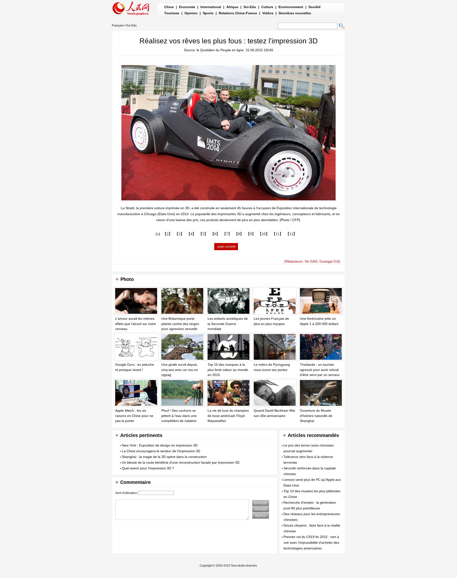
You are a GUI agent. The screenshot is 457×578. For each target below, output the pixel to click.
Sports (208, 13)
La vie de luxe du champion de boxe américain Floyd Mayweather (228, 416)
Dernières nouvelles (295, 13)
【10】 (263, 234)
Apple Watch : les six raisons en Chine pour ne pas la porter (134, 416)
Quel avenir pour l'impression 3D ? (148, 468)
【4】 (191, 234)
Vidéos (267, 13)
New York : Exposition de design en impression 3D (160, 445)
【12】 (291, 234)
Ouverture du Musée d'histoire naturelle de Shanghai (316, 416)
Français (117, 25)
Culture (267, 7)
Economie (187, 7)
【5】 (203, 234)
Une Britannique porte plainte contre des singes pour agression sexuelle (180, 324)
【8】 (239, 234)
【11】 (277, 234)
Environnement (290, 7)
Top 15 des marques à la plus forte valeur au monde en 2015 (228, 370)
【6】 (215, 234)
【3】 (179, 234)
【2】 (167, 234)
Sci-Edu (249, 7)
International (210, 7)
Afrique (232, 7)
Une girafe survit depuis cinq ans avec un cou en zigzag (179, 370)
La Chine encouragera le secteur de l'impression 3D (161, 451)
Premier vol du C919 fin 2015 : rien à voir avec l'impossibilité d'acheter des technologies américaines (311, 542)
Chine (169, 7)
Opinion (191, 13)
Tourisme (171, 13)
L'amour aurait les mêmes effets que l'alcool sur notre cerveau (135, 324)
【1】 (158, 234)
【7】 (227, 234)
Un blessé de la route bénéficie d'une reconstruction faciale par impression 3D (180, 462)
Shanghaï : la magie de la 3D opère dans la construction (164, 457)
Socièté (314, 7)
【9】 (251, 234)
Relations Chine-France (238, 13)
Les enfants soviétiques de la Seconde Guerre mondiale (228, 324)
